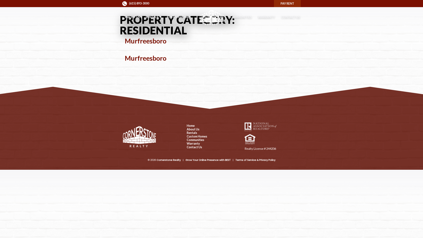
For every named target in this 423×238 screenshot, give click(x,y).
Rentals (152, 17)
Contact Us (290, 17)
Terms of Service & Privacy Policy (255, 160)
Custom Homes (179, 17)
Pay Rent (287, 3)
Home (191, 125)
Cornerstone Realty (169, 160)
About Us (132, 17)
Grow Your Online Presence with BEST (208, 160)
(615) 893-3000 (139, 3)
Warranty (266, 17)
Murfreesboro (145, 41)
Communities (241, 17)
